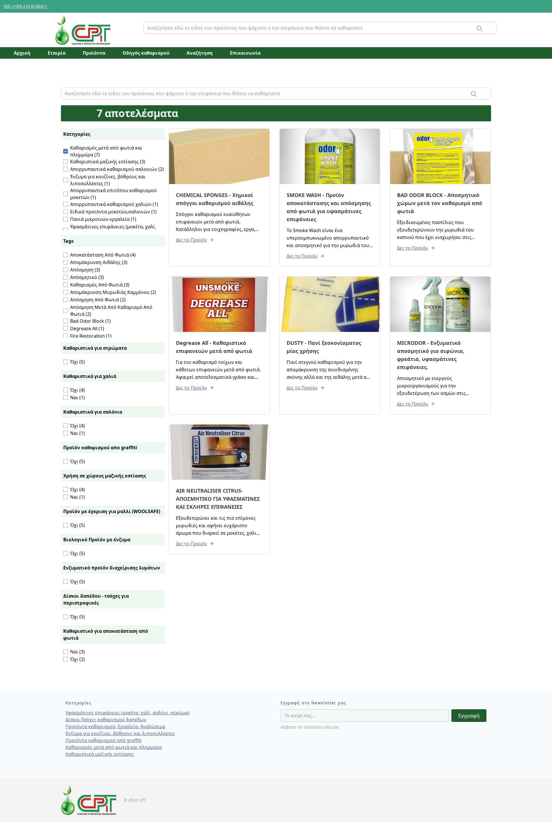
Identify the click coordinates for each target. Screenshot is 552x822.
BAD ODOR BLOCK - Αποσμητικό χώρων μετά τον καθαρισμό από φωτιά (439, 203)
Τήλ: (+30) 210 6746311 (25, 6)
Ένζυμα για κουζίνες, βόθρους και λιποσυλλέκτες (120, 733)
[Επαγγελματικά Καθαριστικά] (97, 30)
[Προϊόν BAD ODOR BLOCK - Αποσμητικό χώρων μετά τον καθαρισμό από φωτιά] (440, 156)
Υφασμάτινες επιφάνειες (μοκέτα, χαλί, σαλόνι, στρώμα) (127, 713)
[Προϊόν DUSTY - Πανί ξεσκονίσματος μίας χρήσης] (330, 304)
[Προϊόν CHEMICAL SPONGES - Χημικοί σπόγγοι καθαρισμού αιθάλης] (219, 156)
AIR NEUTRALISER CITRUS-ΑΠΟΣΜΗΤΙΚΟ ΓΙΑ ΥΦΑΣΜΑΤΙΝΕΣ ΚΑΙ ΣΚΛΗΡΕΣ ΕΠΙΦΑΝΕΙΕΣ (218, 498)
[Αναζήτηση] (479, 28)
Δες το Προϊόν (191, 240)
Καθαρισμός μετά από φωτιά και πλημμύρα (114, 747)
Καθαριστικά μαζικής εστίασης (100, 754)
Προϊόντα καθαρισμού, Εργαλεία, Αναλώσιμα (115, 726)
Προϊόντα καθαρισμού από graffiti (103, 740)
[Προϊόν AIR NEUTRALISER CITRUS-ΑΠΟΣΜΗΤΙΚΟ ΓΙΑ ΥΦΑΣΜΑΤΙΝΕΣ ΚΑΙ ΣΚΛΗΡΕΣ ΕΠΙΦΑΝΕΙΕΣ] (219, 452)
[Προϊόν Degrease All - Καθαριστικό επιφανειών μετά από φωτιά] (219, 304)
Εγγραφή (469, 715)
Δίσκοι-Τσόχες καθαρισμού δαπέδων (106, 719)
